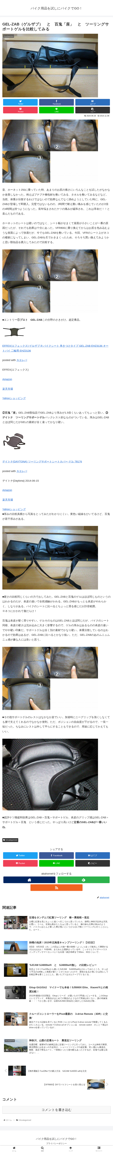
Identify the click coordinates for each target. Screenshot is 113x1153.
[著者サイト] (29, 879)
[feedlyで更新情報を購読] (83, 879)
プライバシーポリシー (56, 1143)
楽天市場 (7, 388)
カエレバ (21, 360)
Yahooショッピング (14, 398)
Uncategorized (11, 840)
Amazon (7, 379)
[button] (104, 598)
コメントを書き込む (56, 1110)
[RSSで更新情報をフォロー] (56, 887)
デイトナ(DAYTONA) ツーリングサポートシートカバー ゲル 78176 (42, 461)
